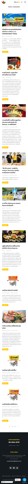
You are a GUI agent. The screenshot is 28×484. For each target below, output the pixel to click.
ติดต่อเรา (24, 476)
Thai (4, 481)
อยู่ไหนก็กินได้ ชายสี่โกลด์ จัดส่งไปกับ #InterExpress (11, 247)
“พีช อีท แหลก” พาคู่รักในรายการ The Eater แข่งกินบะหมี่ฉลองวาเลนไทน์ (10, 170)
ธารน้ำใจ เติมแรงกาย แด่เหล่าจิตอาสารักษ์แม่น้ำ (11, 204)
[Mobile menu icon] (25, 2)
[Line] (17, 467)
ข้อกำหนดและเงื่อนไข (6, 476)
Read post (5, 51)
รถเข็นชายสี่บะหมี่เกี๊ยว (9, 370)
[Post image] (14, 20)
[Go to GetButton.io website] (24, 482)
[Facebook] (10, 467)
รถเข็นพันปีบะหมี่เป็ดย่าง (9, 404)
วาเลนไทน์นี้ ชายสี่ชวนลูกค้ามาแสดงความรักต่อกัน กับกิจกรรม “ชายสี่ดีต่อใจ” (11, 122)
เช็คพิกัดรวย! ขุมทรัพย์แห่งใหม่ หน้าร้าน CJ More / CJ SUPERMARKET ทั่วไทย (11, 31)
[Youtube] (13, 467)
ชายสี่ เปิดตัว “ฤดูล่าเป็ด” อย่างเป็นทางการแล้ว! (10, 74)
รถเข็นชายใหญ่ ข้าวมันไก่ (10, 290)
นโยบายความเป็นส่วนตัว (16, 476)
